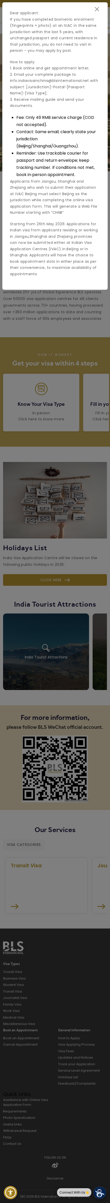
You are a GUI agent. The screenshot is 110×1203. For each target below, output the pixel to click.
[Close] (97, 9)
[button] (10, 1192)
